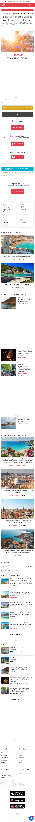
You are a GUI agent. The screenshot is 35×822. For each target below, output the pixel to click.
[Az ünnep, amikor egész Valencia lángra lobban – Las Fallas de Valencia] (8, 361)
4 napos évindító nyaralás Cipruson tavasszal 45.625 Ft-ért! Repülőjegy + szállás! (17, 551)
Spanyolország (23, 357)
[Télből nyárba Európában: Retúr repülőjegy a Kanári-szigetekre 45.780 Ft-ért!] (5, 618)
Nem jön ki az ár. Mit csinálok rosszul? (21, 200)
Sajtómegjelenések (6, 765)
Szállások (16, 1)
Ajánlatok (9, 1)
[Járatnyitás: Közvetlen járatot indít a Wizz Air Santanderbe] (8, 429)
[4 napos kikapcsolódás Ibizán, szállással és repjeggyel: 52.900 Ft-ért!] (5, 628)
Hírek (20, 303)
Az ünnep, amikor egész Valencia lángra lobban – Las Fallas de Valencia (25, 352)
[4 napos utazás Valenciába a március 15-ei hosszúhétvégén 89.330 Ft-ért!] (17, 518)
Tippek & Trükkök (6, 775)
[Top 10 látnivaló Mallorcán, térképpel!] (17, 282)
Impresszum (4, 760)
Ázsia (20, 755)
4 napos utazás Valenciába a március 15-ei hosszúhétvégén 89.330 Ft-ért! (17, 521)
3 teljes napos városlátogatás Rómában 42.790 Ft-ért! (17, 491)
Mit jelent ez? (11, 175)
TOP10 (13, 259)
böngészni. (25, 108)
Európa (21, 752)
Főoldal (3, 752)
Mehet (30, 566)
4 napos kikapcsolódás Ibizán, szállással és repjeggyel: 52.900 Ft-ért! (20, 624)
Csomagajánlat (26, 1)
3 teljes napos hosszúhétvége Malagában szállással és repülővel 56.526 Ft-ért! (21, 604)
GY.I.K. (3, 773)
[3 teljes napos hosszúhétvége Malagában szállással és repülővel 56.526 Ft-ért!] (5, 608)
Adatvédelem (4, 757)
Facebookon (22, 102)
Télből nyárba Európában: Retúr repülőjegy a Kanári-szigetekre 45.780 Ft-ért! (21, 614)
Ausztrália (21, 762)
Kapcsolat (21, 773)
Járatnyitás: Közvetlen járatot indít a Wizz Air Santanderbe (25, 419)
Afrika (20, 760)
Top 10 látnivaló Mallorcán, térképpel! (17, 284)
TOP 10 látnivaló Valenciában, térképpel (17, 256)
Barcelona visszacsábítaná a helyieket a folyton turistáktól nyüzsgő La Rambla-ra (25, 368)
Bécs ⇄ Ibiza (17, 121)
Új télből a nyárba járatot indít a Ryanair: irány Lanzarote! (25, 299)
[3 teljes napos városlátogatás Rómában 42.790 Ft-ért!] (17, 488)
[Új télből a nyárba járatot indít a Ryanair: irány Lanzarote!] (8, 309)
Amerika (21, 757)
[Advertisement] (17, 79)
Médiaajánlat (4, 762)
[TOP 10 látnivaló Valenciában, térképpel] (17, 254)
